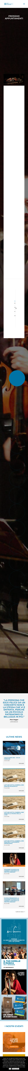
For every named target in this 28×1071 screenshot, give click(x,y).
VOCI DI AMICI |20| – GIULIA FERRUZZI (12, 758)
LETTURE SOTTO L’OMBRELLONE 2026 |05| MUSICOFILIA (14, 785)
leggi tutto (21, 763)
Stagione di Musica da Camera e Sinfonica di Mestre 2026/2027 (11, 871)
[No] (26, 1063)
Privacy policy (15, 1068)
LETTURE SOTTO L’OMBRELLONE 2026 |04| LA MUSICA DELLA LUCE (14, 814)
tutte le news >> (20, 911)
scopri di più (14, 1046)
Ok (10, 1068)
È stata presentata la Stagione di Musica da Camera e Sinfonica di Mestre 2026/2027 (11, 900)
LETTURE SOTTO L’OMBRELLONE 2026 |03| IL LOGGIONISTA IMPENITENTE (14, 842)
